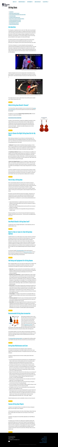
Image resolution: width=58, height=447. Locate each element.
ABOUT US (14, 1)
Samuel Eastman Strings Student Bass (14, 117)
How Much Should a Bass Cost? (14, 17)
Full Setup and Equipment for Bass (15, 20)
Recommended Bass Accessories (15, 21)
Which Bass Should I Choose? (14, 13)
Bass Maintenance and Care (14, 22)
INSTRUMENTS (29, 1)
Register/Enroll (44, 438)
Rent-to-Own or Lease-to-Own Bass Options (16, 18)
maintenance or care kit (28, 324)
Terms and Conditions (43, 442)
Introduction (11, 11)
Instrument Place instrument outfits (16, 338)
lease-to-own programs (28, 251)
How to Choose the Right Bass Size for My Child (17, 14)
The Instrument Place (20, 250)
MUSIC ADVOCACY (38, 1)
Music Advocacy (44, 439)
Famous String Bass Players (14, 24)
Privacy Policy (44, 441)
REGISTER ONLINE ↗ (22, 1)
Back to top (10, 102)
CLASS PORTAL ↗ (45, 1)
